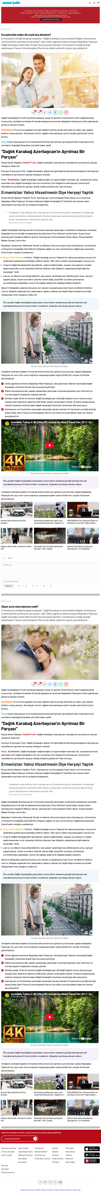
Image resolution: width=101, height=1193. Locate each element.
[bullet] (36, 585)
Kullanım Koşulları (66, 1190)
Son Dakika (22, 1158)
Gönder (9, 586)
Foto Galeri (69, 1148)
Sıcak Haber (70, 1162)
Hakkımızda (24, 1190)
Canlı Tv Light (6, 1155)
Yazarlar (68, 1155)
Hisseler (55, 1155)
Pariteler (55, 1162)
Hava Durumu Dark (8, 1148)
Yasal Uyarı (77, 1190)
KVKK (57, 1190)
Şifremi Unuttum (8, 1172)
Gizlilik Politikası (41, 1190)
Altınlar (55, 1148)
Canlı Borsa (39, 1148)
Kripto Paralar (58, 1158)
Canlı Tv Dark (23, 1148)
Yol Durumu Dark (8, 1152)
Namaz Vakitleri (41, 1152)
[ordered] (33, 585)
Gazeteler (69, 1158)
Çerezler (51, 1190)
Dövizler (55, 1152)
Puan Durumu (40, 1155)
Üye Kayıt (5, 1169)
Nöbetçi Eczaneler (25, 1155)
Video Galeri (70, 1152)
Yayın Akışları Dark (25, 1152)
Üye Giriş (4, 1165)
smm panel (22, 1162)
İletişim (32, 1190)
